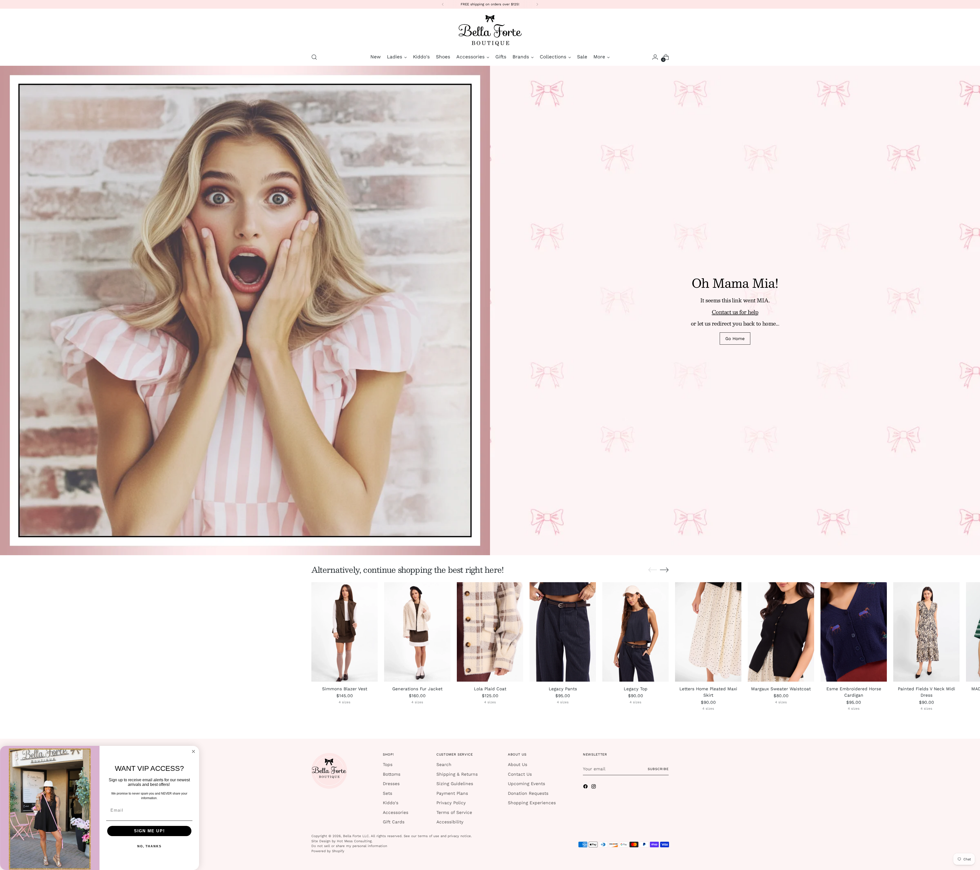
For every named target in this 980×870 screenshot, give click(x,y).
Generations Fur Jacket (417, 688)
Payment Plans (452, 793)
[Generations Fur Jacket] (417, 632)
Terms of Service (454, 812)
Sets (387, 793)
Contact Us (520, 774)
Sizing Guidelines (454, 783)
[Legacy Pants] (563, 632)
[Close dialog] (193, 751)
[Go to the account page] (655, 57)
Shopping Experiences (532, 802)
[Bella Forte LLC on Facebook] (586, 787)
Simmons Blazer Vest (344, 688)
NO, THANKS (149, 846)
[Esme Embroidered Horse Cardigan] (853, 632)
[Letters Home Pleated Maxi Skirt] (708, 632)
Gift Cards (394, 821)
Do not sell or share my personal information (349, 846)
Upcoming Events (526, 783)
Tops (388, 764)
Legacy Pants (563, 688)
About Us (517, 764)
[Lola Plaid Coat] (490, 632)
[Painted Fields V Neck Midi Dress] (926, 632)
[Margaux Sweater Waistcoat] (781, 632)
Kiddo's (390, 802)
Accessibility (449, 821)
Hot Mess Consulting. (355, 841)
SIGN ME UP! (149, 831)
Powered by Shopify (327, 851)
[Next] (537, 4)
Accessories (395, 812)
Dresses (391, 783)
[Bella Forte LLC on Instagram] (594, 787)
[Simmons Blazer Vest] (344, 632)
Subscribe (658, 769)
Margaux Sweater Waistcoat (781, 688)
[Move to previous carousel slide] (652, 570)
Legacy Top (635, 688)
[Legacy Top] (635, 632)
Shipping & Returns (457, 774)
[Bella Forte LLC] (490, 30)
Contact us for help (735, 311)
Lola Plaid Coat (490, 688)
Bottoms (391, 774)
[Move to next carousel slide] (664, 569)
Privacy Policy (451, 802)
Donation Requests (528, 793)
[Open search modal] (314, 57)
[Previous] (442, 4)
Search (443, 764)
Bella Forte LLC (356, 836)
